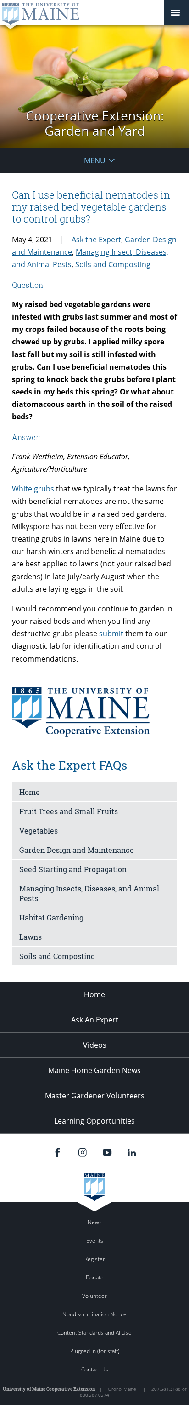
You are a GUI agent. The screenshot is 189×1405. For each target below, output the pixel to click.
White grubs (33, 489)
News (95, 1222)
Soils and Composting (112, 264)
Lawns (30, 937)
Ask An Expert (94, 1020)
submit (111, 633)
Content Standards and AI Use (94, 1332)
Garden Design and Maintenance (76, 850)
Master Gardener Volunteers (95, 1096)
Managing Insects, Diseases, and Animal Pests (89, 893)
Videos (94, 1045)
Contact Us (94, 1369)
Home (29, 792)
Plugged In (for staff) (94, 1351)
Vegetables (38, 830)
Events (94, 1241)
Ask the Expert (96, 239)
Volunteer (94, 1296)
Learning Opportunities (94, 1121)
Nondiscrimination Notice (94, 1314)
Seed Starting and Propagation (73, 869)
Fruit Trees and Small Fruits (68, 811)
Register (94, 1259)
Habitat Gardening (51, 917)
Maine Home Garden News (94, 1070)
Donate (95, 1277)
